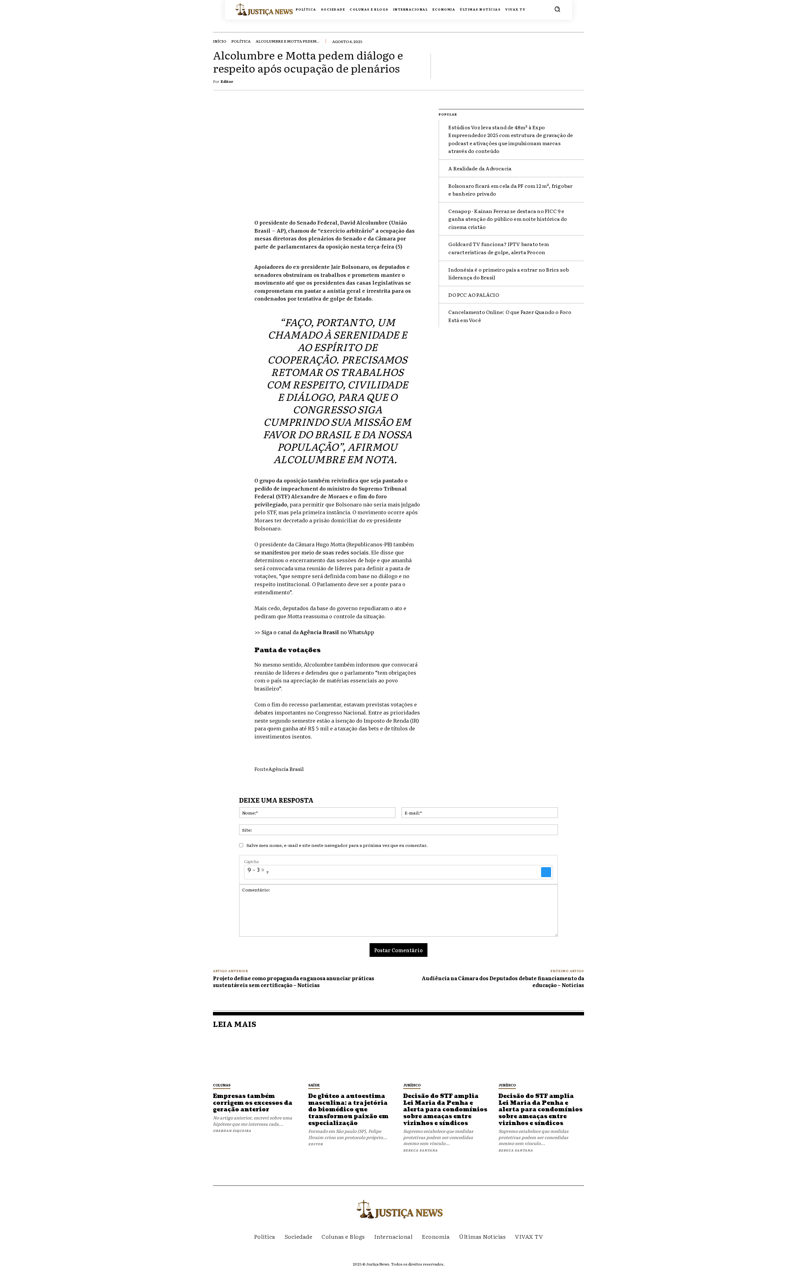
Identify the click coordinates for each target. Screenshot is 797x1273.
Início (219, 41)
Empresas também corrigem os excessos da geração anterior (252, 1103)
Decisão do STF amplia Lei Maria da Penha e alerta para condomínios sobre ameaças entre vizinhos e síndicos (445, 1109)
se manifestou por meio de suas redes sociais (311, 552)
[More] (577, 65)
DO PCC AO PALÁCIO (473, 294)
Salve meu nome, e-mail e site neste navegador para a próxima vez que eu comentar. (337, 845)
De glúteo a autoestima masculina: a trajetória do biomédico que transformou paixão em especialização (348, 1109)
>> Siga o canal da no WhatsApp (314, 632)
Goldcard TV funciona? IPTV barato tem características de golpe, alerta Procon (498, 248)
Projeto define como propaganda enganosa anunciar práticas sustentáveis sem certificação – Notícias (293, 981)
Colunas (221, 1084)
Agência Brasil (286, 768)
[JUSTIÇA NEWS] (252, 9)
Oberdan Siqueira (232, 1130)
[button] (557, 9)
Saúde (314, 1084)
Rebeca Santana (420, 1150)
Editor (227, 81)
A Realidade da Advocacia (480, 168)
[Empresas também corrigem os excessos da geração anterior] (256, 1057)
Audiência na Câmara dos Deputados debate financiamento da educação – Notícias (503, 981)
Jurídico (412, 1084)
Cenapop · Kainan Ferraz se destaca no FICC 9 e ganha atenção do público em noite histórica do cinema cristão (507, 218)
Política (241, 41)
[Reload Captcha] (546, 872)
